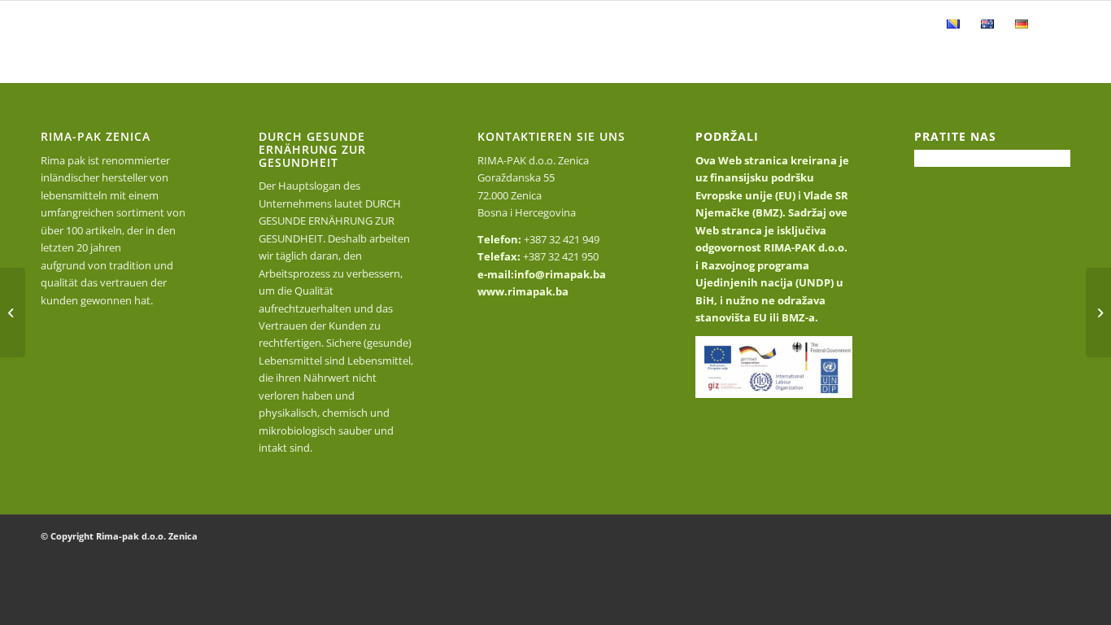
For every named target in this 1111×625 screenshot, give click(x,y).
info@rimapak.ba (560, 274)
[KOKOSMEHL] (1098, 312)
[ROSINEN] (12, 312)
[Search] (1054, 24)
